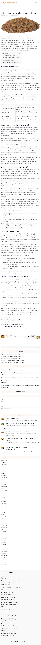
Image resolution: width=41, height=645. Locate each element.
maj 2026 (3, 466)
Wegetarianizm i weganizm (5, 408)
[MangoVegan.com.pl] (10, 2)
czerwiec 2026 (4, 464)
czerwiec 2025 (4, 486)
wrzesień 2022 (4, 505)
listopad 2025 (4, 477)
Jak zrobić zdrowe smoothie (12, 418)
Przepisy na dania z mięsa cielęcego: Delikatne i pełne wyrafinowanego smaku (10, 604)
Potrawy (2, 401)
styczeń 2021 (4, 542)
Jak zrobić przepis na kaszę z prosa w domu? (12, 370)
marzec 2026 (4, 469)
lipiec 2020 (4, 553)
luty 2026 (3, 471)
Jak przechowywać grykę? (8, 60)
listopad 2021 (4, 523)
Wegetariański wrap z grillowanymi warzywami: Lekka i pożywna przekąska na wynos (10, 582)
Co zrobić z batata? (7, 322)
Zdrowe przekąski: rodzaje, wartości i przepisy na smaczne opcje (13, 356)
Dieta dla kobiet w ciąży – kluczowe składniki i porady (11, 358)
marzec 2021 (4, 538)
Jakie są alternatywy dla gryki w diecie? (11, 62)
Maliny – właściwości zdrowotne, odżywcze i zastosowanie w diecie (13, 362)
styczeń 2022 (4, 520)
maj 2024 (3, 497)
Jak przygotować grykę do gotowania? (11, 57)
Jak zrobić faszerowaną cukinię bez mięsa (13, 324)
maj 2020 (3, 557)
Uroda (2, 406)
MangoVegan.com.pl (20, 641)
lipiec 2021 (4, 531)
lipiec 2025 (4, 484)
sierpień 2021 (4, 529)
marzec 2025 (4, 492)
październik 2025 (5, 479)
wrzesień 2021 (4, 527)
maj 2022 (3, 512)
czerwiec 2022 (4, 510)
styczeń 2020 (4, 564)
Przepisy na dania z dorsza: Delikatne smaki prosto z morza (20, 423)
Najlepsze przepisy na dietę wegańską (12, 326)
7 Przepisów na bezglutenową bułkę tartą (13, 319)
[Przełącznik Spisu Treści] (19, 54)
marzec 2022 (4, 516)
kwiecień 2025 (4, 490)
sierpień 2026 (4, 460)
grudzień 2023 (4, 501)
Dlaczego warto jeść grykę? (9, 55)
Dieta (2, 399)
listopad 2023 (4, 503)
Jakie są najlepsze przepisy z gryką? (11, 59)
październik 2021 (5, 525)
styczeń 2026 (4, 473)
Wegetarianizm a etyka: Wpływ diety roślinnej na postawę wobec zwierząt (19, 377)
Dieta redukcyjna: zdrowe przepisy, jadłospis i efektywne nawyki (13, 360)
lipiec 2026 (4, 462)
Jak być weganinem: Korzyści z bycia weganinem (18, 431)
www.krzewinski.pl (6, 428)
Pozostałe (3, 404)
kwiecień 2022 (4, 514)
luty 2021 (3, 540)
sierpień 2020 (4, 551)
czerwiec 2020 (4, 555)
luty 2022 (3, 518)
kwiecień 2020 (4, 559)
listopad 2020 (4, 546)
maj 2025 (3, 488)
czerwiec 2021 (4, 533)
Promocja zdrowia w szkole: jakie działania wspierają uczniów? (12, 354)
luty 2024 (3, 499)
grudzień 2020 (4, 544)
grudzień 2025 (4, 475)
